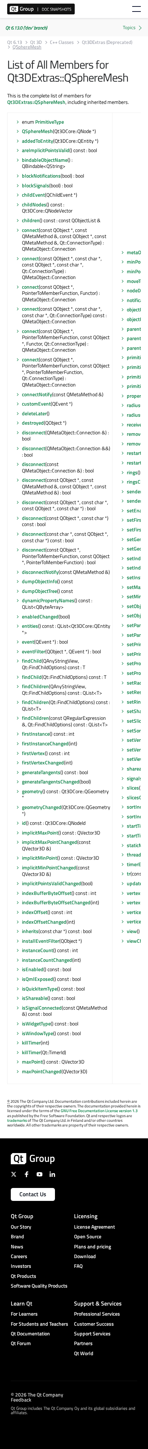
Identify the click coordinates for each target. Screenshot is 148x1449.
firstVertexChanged (43, 762)
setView (135, 759)
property (136, 395)
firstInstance (36, 733)
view (132, 931)
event (28, 641)
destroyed (33, 422)
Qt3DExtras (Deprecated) (107, 42)
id (24, 823)
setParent (137, 625)
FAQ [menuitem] (78, 1266)
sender (134, 491)
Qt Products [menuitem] (23, 1276)
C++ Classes (62, 42)
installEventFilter (40, 941)
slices (133, 787)
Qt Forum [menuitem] (21, 1343)
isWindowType (37, 1033)
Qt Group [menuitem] (22, 1216)
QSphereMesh (37, 131)
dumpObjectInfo (39, 581)
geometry (32, 791)
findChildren (35, 686)
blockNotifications (41, 175)
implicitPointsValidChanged (51, 883)
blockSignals (35, 185)
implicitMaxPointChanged (49, 842)
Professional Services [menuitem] (97, 1313)
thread (134, 854)
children (31, 220)
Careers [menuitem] (19, 1256)
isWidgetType (36, 1023)
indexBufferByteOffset (46, 893)
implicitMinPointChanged (49, 867)
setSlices (136, 720)
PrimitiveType (49, 121)
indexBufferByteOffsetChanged (56, 902)
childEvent (33, 194)
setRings (136, 701)
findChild (32, 660)
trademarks (17, 1120)
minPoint (136, 261)
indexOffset (34, 912)
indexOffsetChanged (44, 921)
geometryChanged (41, 807)
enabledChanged (40, 616)
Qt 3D (36, 42)
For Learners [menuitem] (24, 1313)
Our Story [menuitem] (21, 1226)
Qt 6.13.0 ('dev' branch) (26, 27)
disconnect (33, 432)
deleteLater (34, 413)
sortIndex (137, 806)
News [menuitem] (17, 1246)
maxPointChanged (41, 1071)
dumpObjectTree (39, 591)
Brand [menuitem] (17, 1236)
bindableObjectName (45, 160)
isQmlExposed (37, 979)
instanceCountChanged (47, 960)
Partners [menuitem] (83, 1343)
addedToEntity (37, 141)
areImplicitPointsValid (45, 150)
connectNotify (37, 394)
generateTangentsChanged (50, 781)
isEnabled (32, 969)
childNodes (34, 204)
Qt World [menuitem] (83, 1353)
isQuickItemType (39, 988)
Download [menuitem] (85, 1256)
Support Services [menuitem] (92, 1333)
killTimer (31, 1042)
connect (30, 230)
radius (133, 405)
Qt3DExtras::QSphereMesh (36, 102)
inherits (30, 931)
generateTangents (41, 772)
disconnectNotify (40, 572)
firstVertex (33, 753)
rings (132, 472)
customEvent (36, 403)
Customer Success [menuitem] (94, 1323)
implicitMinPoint (39, 857)
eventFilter (33, 651)
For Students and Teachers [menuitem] (39, 1323)
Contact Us (32, 1194)
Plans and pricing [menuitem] (92, 1246)
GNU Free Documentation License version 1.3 (99, 1111)
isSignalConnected (42, 1007)
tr (128, 873)
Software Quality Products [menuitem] (39, 1285)
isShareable (34, 998)
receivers (136, 424)
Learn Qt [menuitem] (21, 1303)
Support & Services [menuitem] (98, 1303)
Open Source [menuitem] (87, 1236)
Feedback (21, 1399)
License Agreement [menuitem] (94, 1226)
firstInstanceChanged (45, 743)
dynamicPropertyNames (48, 600)
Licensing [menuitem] (85, 1216)
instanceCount (37, 950)
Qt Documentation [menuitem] (30, 1333)
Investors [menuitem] (21, 1266)
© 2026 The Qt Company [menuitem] (37, 1394)
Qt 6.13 (14, 42)
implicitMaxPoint (40, 832)
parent (134, 329)
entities (30, 626)
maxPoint (32, 1061)
